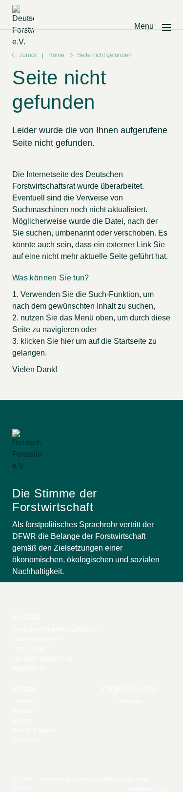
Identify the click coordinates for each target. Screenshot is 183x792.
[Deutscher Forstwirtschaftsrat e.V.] (23, 26)
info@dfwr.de (29, 668)
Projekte (23, 711)
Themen (23, 701)
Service (22, 720)
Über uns (24, 740)
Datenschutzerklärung (98, 779)
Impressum (54, 779)
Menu (144, 26)
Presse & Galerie (34, 730)
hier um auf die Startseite (103, 341)
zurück (28, 55)
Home (56, 55)
